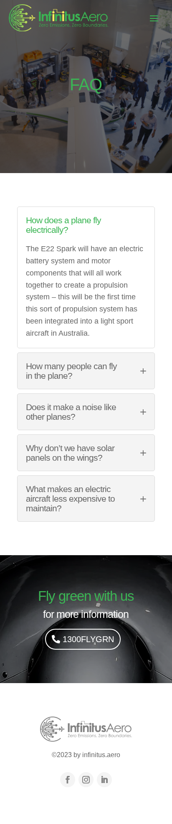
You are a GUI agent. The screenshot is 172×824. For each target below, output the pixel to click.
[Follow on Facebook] (67, 779)
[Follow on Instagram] (86, 779)
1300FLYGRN (88, 639)
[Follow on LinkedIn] (104, 779)
